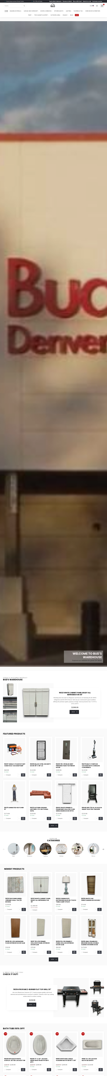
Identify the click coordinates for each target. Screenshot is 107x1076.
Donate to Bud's (67, 1)
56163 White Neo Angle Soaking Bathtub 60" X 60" (66, 1059)
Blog (71, 15)
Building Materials (15, 11)
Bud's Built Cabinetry (55, 1)
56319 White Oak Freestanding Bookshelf (90, 899)
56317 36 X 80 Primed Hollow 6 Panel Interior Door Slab (40, 943)
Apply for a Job (87, 1)
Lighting (68, 11)
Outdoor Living (55, 15)
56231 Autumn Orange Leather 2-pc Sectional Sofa (39, 809)
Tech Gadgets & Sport (41, 15)
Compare (8, 775)
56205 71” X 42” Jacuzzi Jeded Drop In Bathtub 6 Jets (39, 1060)
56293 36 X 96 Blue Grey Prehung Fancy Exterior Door (65, 765)
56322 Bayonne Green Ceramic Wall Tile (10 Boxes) (13, 900)
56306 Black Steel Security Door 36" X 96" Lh (40, 765)
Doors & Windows (45, 11)
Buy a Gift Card (77, 1)
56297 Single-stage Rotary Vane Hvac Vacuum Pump (14, 765)
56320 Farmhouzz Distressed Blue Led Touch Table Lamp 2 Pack (66, 900)
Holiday (65, 15)
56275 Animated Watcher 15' (14, 808)
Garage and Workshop (31, 11)
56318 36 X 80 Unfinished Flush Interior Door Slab (15, 942)
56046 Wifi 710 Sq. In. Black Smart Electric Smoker (92, 808)
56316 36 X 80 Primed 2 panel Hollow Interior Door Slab (65, 943)
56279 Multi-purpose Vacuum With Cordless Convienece (91, 765)
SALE (77, 15)
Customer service (97, 1)
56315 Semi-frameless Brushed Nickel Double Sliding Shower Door (90, 943)
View (73, 712)
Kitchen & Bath (58, 11)
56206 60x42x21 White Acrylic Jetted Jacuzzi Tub (14, 1059)
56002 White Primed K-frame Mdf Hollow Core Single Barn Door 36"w (65, 809)
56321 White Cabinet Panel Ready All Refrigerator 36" (41, 900)
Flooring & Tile (78, 11)
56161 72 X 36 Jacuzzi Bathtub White (89, 1059)
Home (6, 11)
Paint (29, 15)
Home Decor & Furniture (92, 11)
